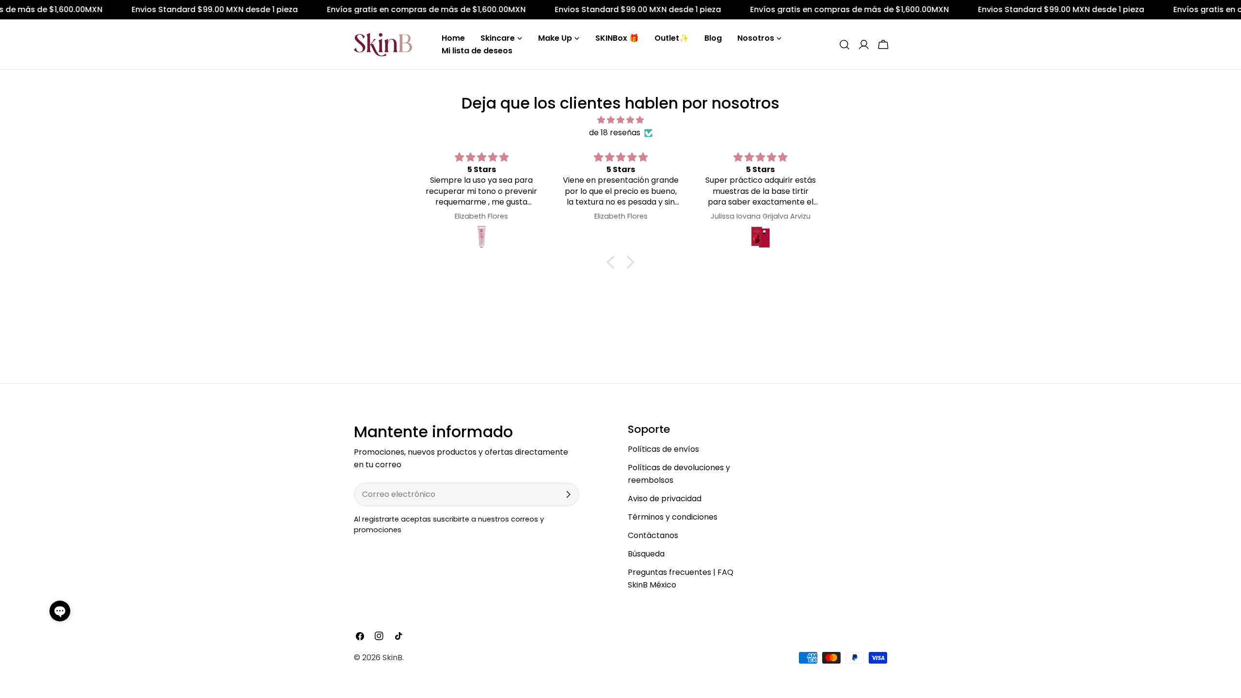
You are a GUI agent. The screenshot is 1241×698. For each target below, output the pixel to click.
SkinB (392, 657)
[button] (59, 611)
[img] (620, 120)
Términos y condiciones (672, 517)
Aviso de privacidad (664, 498)
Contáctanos (653, 535)
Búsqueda (646, 553)
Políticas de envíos (663, 449)
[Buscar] (844, 44)
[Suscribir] (568, 494)
